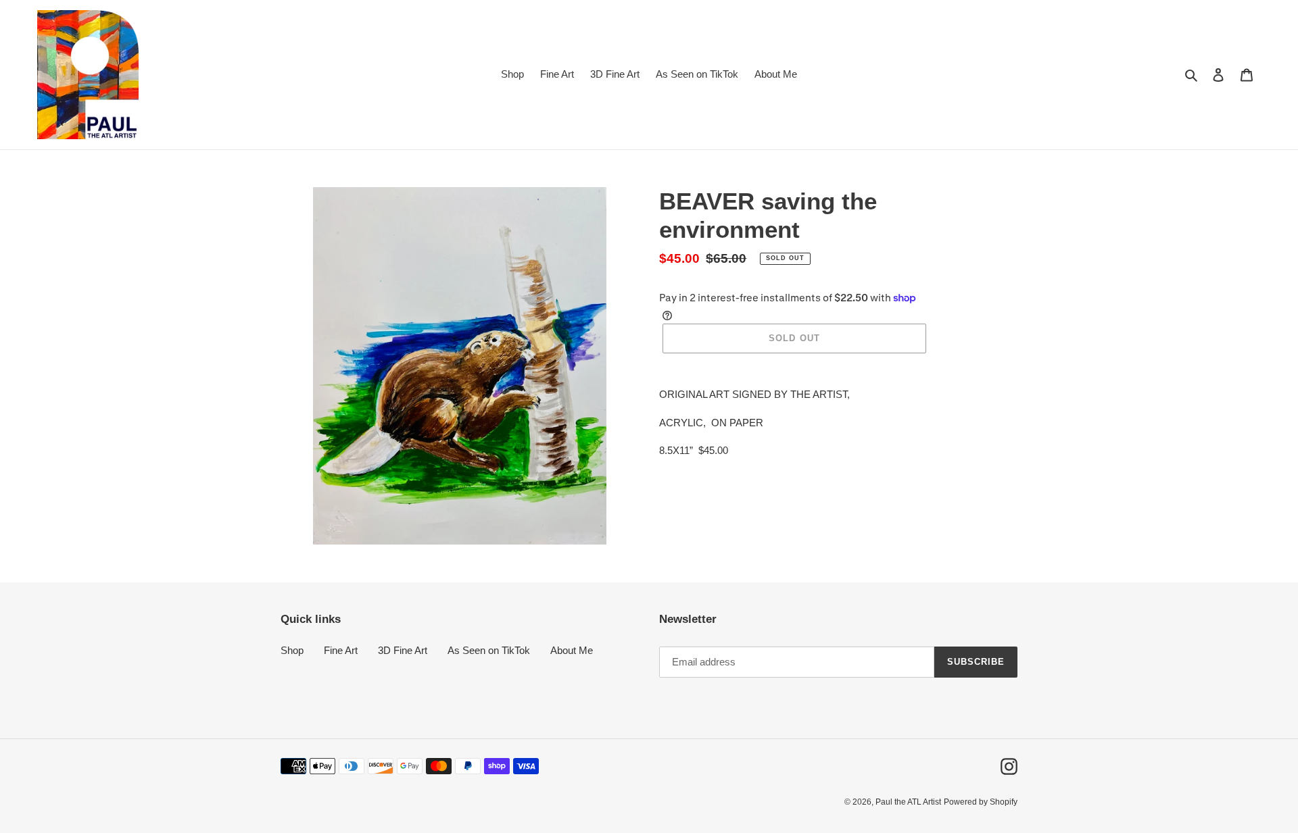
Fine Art (341, 650)
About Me (571, 650)
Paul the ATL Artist (908, 802)
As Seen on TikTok (489, 650)
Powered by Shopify (980, 802)
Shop (292, 650)
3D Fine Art (402, 650)
